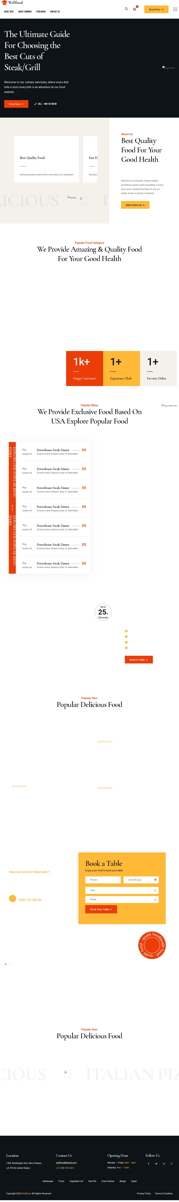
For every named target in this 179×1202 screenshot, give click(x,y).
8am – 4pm (130, 1162)
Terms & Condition (164, 1193)
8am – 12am (123, 1167)
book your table (99, 909)
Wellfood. (26, 1193)
